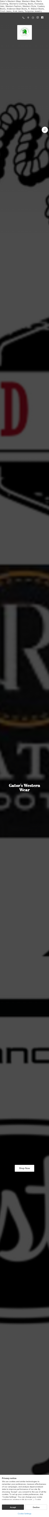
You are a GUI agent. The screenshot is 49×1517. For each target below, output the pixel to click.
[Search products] (44, 129)
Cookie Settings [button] (24, 1513)
